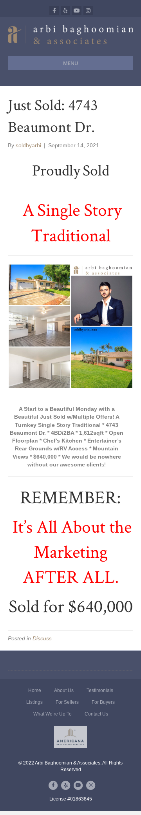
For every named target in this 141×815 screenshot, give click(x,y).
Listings (34, 702)
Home (34, 690)
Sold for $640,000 (71, 605)
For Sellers (67, 702)
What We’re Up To (52, 714)
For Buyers (103, 702)
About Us (64, 690)
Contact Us (96, 714)
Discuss (42, 638)
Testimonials (100, 690)
